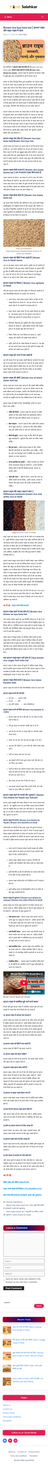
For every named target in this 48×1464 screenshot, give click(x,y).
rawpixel (22, 532)
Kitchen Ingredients (14, 1202)
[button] (43, 17)
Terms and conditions (12, 1417)
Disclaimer (7, 1421)
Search (7, 1302)
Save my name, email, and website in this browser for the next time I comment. (23, 1280)
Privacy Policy (9, 1413)
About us (6, 1405)
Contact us (7, 1409)
